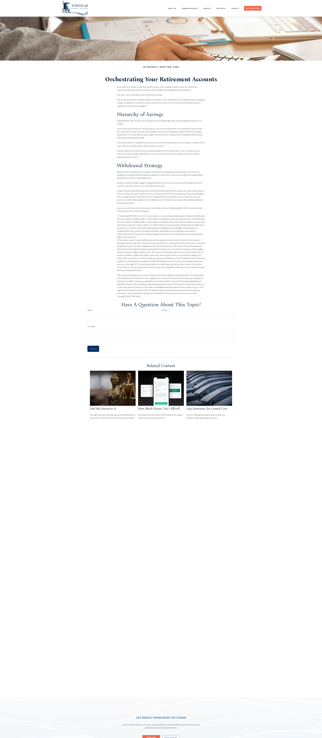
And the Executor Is (103, 408)
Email (164, 310)
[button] (172, 8)
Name (90, 310)
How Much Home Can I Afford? (159, 408)
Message (91, 326)
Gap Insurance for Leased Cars (206, 408)
